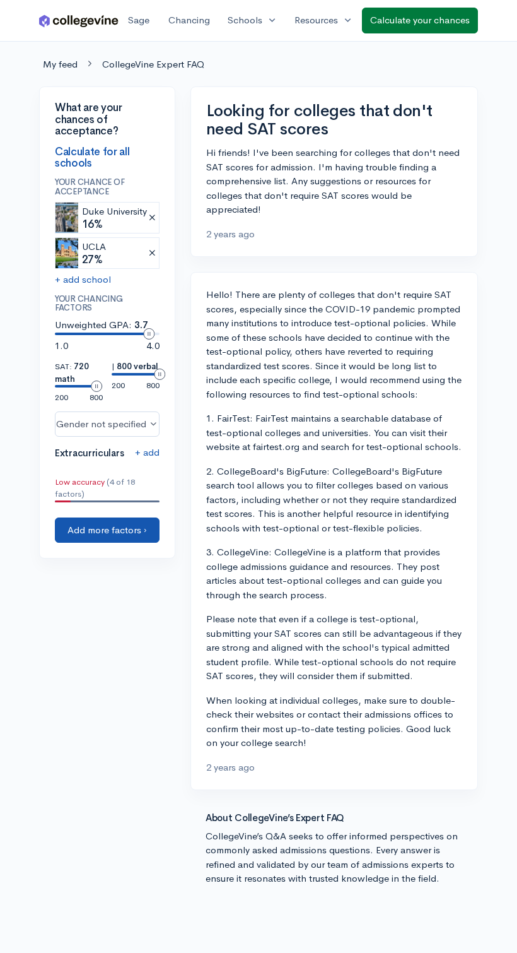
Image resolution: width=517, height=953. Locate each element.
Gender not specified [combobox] (101, 424)
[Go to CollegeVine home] (79, 20)
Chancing (189, 20)
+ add (147, 452)
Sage (138, 20)
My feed (60, 64)
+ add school (83, 279)
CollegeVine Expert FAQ (153, 64)
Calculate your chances (420, 20)
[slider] (148, 334)
